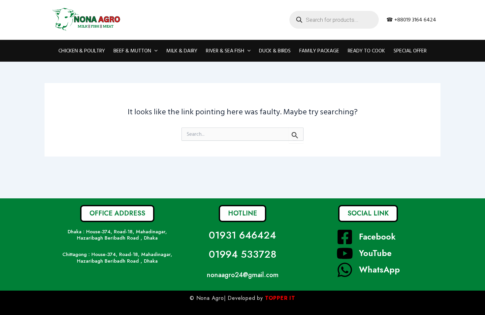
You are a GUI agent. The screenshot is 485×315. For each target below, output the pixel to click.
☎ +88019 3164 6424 (411, 19)
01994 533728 (242, 254)
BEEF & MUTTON (132, 50)
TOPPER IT (280, 298)
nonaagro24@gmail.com (242, 275)
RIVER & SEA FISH (225, 50)
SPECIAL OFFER (410, 50)
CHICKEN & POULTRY (81, 50)
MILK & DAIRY (181, 50)
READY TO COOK (366, 50)
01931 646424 (242, 235)
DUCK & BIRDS (275, 50)
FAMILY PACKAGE (319, 50)
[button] (154, 50)
